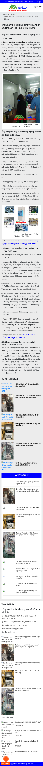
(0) (35, 7)
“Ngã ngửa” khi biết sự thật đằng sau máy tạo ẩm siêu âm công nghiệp (28, 444)
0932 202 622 (22, 625)
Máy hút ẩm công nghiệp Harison (14, 42)
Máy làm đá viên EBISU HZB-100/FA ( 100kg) (28, 722)
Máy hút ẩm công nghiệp (11, 138)
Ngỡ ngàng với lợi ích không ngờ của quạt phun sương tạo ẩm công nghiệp (28, 396)
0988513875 (12, 625)
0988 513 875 (29, 1)
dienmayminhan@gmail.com (13, 1)
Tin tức (13, 14)
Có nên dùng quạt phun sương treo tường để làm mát (26, 592)
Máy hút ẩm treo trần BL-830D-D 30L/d (26, 752)
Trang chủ (6, 14)
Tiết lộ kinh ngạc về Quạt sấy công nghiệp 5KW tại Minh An (26, 464)
